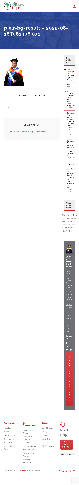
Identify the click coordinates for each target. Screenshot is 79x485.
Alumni (6, 432)
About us (7, 428)
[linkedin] (67, 346)
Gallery (44, 432)
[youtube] (70, 471)
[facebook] (66, 343)
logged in (25, 132)
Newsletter (46, 439)
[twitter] (67, 349)
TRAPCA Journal (48, 446)
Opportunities (9, 439)
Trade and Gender (30, 446)
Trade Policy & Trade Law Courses (28, 439)
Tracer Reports (47, 443)
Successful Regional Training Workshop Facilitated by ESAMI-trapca (70, 119)
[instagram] (71, 349)
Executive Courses (30, 450)
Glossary (45, 435)
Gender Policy (9, 435)
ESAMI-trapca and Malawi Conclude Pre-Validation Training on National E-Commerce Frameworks (71, 145)
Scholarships (9, 443)
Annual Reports (47, 428)
